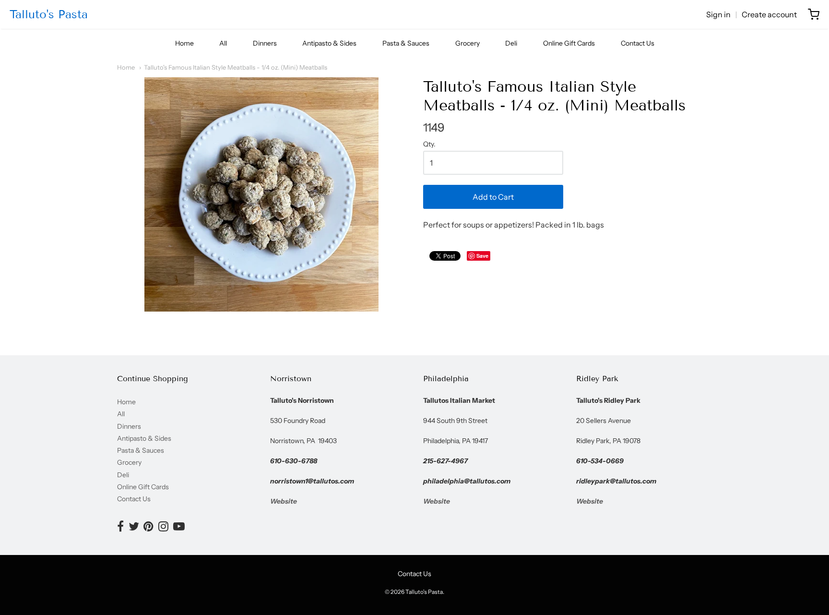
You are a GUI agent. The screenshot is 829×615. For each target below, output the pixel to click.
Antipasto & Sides (329, 43)
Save (482, 255)
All (223, 43)
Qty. (429, 144)
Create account (769, 14)
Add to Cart (493, 197)
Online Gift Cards (569, 43)
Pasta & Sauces (405, 43)
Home (184, 43)
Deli (511, 43)
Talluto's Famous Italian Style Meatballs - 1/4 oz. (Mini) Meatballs (235, 67)
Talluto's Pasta (49, 14)
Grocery (467, 43)
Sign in (718, 14)
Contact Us (637, 43)
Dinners (265, 43)
